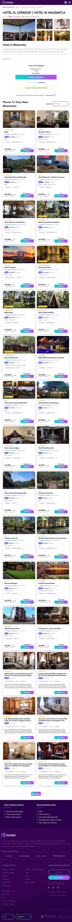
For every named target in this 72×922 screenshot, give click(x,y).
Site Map (65, 892)
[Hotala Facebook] (48, 888)
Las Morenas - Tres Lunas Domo (49, 628)
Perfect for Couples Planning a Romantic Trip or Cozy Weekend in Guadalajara (18, 765)
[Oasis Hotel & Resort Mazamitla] (19, 164)
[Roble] (19, 119)
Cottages (5, 879)
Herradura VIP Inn (44, 132)
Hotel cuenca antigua (11, 448)
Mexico (18, 7)
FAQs (4, 898)
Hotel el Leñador (10, 267)
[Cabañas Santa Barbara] (53, 570)
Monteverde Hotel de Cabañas (49, 222)
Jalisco (24, 7)
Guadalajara (31, 7)
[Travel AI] (48, 916)
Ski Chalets (6, 882)
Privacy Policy (51, 883)
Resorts (28, 879)
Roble (6, 132)
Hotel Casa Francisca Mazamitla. (15, 403)
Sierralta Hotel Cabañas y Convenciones (52, 538)
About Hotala (30, 882)
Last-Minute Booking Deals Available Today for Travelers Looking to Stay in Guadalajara (17, 720)
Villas (27, 873)
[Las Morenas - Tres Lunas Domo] (53, 615)
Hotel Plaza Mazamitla (46, 448)
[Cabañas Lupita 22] (19, 525)
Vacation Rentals (8, 873)
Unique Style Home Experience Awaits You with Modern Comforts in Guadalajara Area (52, 765)
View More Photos (10, 38)
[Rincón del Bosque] (19, 570)
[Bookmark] (8, 21)
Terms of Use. (61, 883)
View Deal (27, 150)
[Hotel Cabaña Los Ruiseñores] (19, 209)
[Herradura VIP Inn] (53, 119)
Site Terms (59, 892)
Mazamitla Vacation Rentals (14, 811)
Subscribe (59, 878)
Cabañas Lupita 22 (10, 538)
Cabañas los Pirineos (45, 493)
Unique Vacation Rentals (34, 869)
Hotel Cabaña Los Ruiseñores (14, 222)
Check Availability (36, 77)
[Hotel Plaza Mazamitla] (53, 435)
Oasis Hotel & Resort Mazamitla (15, 177)
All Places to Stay (8, 869)
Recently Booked (8, 904)
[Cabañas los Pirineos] (53, 480)
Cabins (4, 876)
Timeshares (6, 886)
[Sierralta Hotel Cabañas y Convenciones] (53, 525)
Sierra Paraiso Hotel (11, 358)
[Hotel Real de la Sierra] (19, 615)
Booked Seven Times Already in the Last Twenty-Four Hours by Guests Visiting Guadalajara (18, 674)
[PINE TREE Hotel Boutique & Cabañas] (53, 344)
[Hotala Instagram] (58, 888)
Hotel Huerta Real (44, 267)
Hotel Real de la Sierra (12, 628)
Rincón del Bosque (10, 583)
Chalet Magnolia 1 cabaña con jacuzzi (51, 177)
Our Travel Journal (8, 891)
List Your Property (8, 901)
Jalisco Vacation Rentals (13, 814)
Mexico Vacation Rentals (13, 817)
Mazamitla (39, 7)
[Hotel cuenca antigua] (19, 435)
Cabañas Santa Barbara (46, 583)
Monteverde (8, 312)
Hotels (27, 876)
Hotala (54, 895)
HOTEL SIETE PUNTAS (46, 312)
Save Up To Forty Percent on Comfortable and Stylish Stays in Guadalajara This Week (52, 720)
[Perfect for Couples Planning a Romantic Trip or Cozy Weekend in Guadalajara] (19, 751)
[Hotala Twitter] (53, 888)
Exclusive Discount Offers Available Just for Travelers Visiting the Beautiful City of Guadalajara (52, 674)
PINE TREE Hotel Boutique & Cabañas (51, 358)
